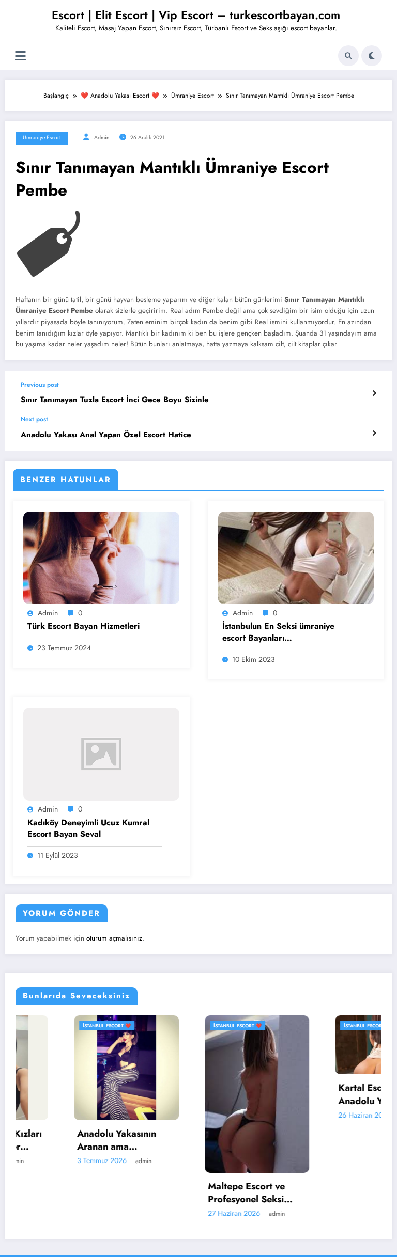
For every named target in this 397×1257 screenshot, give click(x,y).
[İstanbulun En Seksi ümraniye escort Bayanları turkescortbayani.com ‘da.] (296, 557)
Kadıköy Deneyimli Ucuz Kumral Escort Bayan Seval (88, 828)
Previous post (40, 384)
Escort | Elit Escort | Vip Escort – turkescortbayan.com (196, 15)
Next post (34, 419)
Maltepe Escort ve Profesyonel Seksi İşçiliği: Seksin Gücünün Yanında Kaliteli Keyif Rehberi (200, 1193)
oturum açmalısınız (114, 938)
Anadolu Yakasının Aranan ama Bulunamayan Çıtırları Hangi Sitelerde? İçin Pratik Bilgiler (71, 1140)
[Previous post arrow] (374, 393)
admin (102, 137)
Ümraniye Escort (42, 137)
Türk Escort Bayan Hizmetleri (83, 626)
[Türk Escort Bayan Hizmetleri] (101, 557)
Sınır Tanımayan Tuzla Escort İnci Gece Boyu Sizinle (115, 399)
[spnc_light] (371, 55)
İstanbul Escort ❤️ (54, 1025)
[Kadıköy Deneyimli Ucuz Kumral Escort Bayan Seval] (101, 753)
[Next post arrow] (374, 433)
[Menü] (20, 56)
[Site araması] (348, 55)
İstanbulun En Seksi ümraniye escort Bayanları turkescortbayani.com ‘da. (278, 632)
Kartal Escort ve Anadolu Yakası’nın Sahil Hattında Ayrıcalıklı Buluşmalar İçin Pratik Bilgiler (332, 1094)
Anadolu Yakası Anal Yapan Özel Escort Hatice (106, 434)
